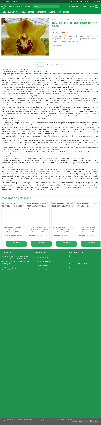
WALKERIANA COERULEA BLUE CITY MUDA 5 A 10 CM (63, 228)
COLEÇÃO (51, 12)
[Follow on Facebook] (3, 268)
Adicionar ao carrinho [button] (16, 244)
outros (68, 20)
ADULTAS (15, 12)
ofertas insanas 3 (79, 20)
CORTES (31, 12)
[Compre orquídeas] (15, 6)
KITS (60, 12)
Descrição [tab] (40, 64)
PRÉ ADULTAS (41, 12)
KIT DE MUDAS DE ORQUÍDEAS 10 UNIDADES (13, 228)
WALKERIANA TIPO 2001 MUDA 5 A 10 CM (88, 228)
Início (54, 20)
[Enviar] (57, 6)
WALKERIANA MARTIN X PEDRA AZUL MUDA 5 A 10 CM (38, 228)
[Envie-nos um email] (14, 268)
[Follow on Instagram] (6, 268)
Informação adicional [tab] (56, 64)
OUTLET (66, 12)
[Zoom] (4, 53)
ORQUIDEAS (6, 12)
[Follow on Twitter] (10, 268)
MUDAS (23, 12)
